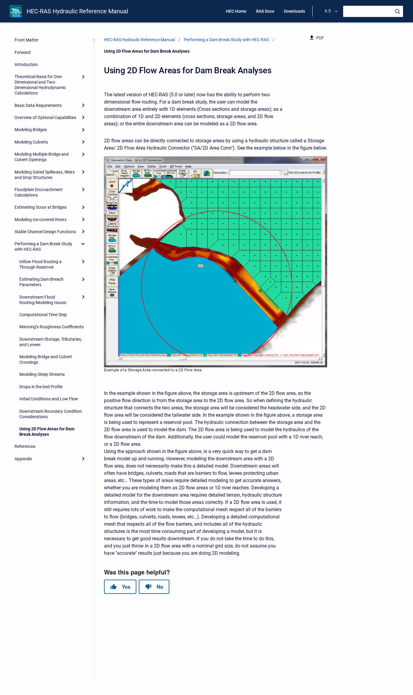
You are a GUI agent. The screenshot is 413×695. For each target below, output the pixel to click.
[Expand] (83, 77)
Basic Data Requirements (38, 105)
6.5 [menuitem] (328, 10)
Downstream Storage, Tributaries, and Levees (50, 342)
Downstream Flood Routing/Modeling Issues (42, 300)
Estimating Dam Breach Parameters (41, 282)
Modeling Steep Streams (42, 374)
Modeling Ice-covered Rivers (41, 219)
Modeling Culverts (31, 142)
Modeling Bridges (31, 129)
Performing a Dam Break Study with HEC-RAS (43, 246)
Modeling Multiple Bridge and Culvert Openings (42, 157)
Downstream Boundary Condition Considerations (50, 414)
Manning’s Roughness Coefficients (51, 326)
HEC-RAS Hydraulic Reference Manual (77, 11)
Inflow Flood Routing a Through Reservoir (40, 264)
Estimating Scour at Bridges (41, 207)
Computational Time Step (43, 314)
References (25, 446)
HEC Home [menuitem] (236, 11)
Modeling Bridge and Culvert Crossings (45, 359)
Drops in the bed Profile (41, 386)
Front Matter (26, 40)
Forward (23, 52)
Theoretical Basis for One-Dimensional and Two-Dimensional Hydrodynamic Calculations (40, 84)
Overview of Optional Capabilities (45, 117)
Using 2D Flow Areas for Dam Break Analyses (46, 431)
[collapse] (83, 244)
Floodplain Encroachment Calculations (39, 192)
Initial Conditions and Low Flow (48, 398)
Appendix (23, 458)
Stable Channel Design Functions (45, 231)
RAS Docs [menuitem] (265, 11)
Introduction (26, 64)
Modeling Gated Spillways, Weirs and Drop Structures (45, 175)
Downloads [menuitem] (294, 11)
